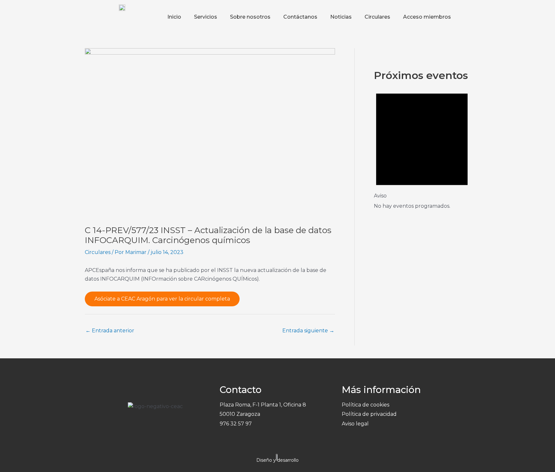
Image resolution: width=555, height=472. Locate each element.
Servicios (205, 17)
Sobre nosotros (250, 17)
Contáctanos (300, 17)
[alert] (422, 146)
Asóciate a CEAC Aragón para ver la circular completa (162, 299)
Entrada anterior (109, 331)
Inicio (174, 17)
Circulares (377, 17)
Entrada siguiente (308, 331)
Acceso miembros (427, 17)
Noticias (341, 17)
